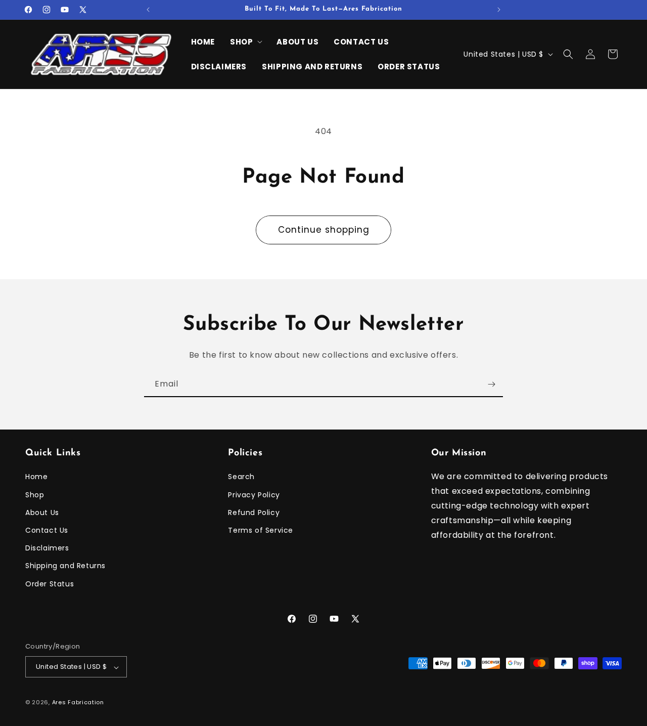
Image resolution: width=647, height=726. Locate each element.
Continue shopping (323, 230)
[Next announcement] (499, 9)
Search (241, 477)
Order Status (49, 584)
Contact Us (46, 530)
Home (36, 477)
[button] (245, 42)
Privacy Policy (254, 495)
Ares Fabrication (78, 703)
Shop (34, 495)
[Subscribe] (491, 384)
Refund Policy (254, 512)
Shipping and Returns (65, 566)
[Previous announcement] (148, 9)
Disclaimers (47, 548)
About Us (42, 512)
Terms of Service (260, 530)
